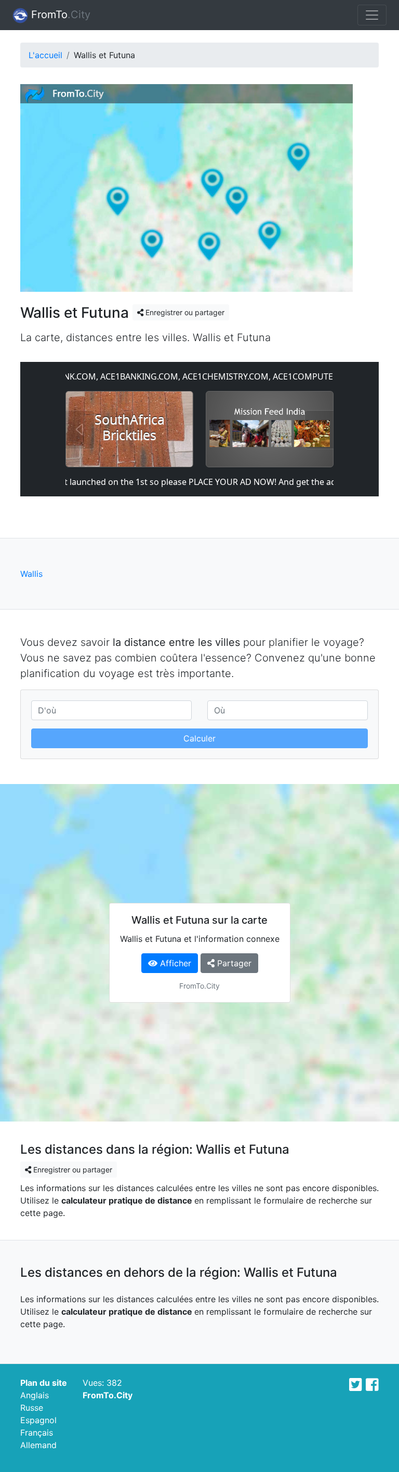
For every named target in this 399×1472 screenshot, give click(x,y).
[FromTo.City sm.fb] (372, 1385)
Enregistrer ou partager (183, 312)
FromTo (59, 14)
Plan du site (43, 1383)
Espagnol (38, 1420)
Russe (31, 1407)
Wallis (31, 574)
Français (36, 1432)
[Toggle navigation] (372, 15)
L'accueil (45, 55)
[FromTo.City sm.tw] (355, 1385)
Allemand (38, 1445)
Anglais (34, 1395)
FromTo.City (107, 1395)
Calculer (199, 738)
